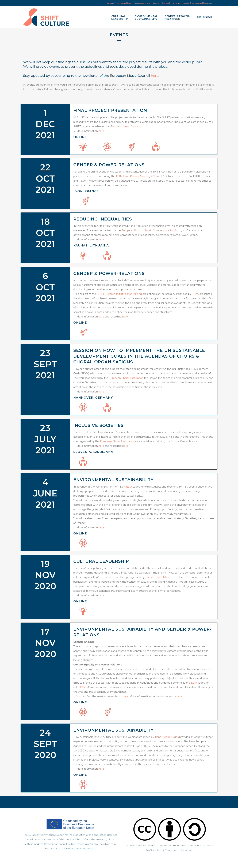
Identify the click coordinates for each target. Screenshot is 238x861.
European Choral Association (126, 378)
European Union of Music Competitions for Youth (151, 230)
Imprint (177, 3)
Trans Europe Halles (157, 577)
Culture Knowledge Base (118, 3)
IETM (195, 293)
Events (155, 3)
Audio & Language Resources (197, 3)
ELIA (129, 486)
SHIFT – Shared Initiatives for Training (119, 293)
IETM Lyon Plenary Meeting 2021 (136, 176)
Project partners (142, 3)
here (154, 76)
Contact (166, 3)
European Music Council (125, 126)
